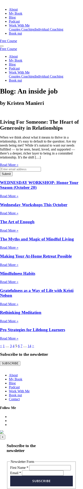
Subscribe (41, 481)
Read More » (9, 165)
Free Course (8, 41)
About (13, 9)
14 (29, 346)
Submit (6, 174)
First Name (19, 467)
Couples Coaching (22, 29)
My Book (15, 13)
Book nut (15, 33)
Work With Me (19, 25)
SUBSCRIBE (10, 363)
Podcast (14, 21)
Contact (14, 399)
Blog (12, 17)
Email (15, 473)
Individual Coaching (49, 29)
